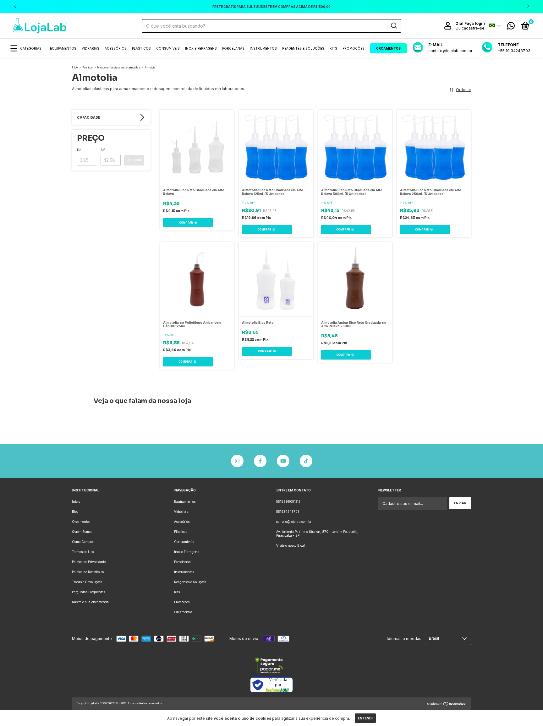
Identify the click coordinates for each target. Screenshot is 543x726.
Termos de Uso (83, 552)
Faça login (474, 23)
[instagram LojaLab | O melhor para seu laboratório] (237, 461)
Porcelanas (233, 48)
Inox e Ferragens (201, 48)
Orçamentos (388, 48)
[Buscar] (393, 25)
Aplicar (134, 160)
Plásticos (141, 48)
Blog (75, 511)
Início (75, 67)
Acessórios (116, 48)
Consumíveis (168, 48)
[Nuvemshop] (446, 704)
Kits (333, 48)
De (79, 150)
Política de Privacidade (89, 562)
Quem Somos (82, 532)
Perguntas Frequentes (88, 592)
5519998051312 (288, 501)
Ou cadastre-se (470, 28)
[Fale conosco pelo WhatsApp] (511, 27)
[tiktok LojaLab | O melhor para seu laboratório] (306, 461)
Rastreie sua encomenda (90, 602)
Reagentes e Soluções (303, 48)
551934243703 (287, 511)
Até (103, 150)
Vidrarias (90, 48)
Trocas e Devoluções (87, 582)
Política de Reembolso (88, 572)
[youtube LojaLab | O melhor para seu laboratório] (283, 461)
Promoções (354, 48)
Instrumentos (263, 48)
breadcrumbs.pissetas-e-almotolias (118, 67)
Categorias (30, 48)
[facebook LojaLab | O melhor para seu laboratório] (260, 461)
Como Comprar (83, 542)
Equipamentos (63, 48)
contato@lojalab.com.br (293, 521)
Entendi (365, 718)
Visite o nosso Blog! (290, 545)
